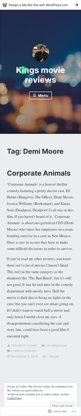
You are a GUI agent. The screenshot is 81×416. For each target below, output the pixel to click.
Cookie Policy (14, 398)
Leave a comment (24, 351)
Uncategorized (56, 345)
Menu (42, 95)
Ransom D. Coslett (24, 345)
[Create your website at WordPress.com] (40, 5)
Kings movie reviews (40, 75)
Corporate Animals (39, 173)
